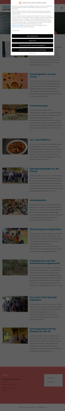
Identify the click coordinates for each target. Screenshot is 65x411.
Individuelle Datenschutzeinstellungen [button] (32, 50)
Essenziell (16, 30)
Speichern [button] (32, 41)
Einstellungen (16, 27)
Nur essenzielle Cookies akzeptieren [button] (32, 45)
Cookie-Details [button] (32, 53)
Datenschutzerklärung (18, 25)
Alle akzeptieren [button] (32, 36)
